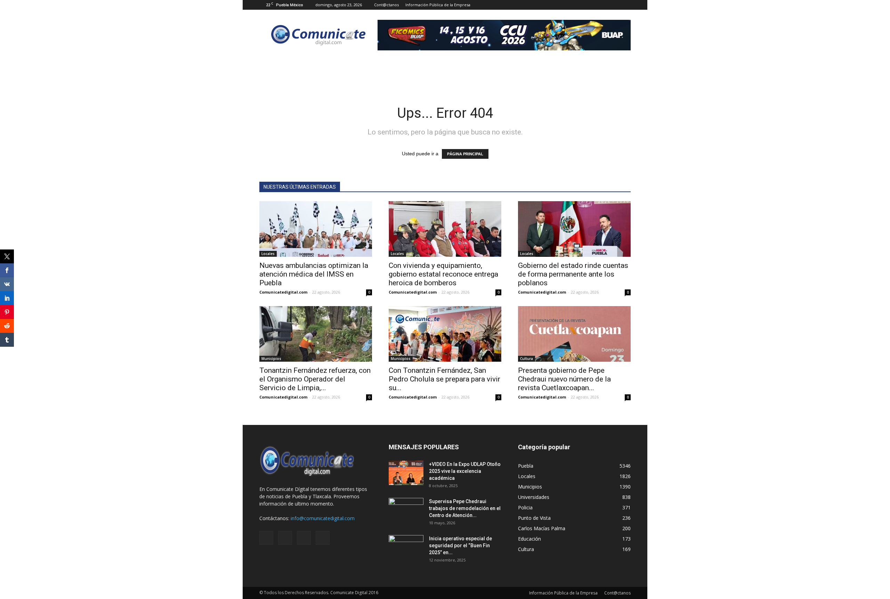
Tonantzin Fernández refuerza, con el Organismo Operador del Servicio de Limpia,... (315, 379)
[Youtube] (625, 5)
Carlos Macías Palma (541, 528)
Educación (529, 538)
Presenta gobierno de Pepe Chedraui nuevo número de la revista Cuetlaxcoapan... (564, 379)
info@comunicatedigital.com (323, 518)
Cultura (526, 358)
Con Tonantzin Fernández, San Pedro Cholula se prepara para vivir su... (444, 379)
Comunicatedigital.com (283, 292)
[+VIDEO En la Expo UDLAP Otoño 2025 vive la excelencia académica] (406, 473)
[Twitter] (614, 5)
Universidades (533, 497)
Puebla (525, 465)
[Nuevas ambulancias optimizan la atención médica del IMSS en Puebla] (315, 229)
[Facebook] (591, 5)
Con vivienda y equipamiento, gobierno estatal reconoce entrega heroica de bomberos (443, 274)
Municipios (271, 358)
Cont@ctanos (386, 4)
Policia (525, 507)
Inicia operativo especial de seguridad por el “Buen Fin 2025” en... (460, 545)
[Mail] (602, 5)
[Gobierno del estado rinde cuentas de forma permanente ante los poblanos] (574, 229)
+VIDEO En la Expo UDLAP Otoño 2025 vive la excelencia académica (465, 471)
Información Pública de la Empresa (437, 4)
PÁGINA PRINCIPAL (465, 154)
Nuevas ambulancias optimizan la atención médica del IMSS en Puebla (313, 274)
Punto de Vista (534, 518)
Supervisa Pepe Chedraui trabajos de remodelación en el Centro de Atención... (465, 508)
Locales (268, 253)
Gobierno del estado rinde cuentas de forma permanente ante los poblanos (573, 274)
